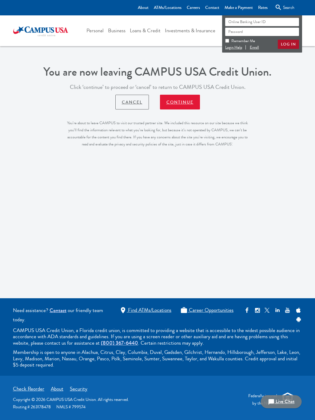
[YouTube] (287, 310)
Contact (212, 8)
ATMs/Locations (167, 8)
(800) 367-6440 (119, 343)
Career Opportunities (206, 310)
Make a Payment (239, 8)
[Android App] (297, 319)
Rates (263, 8)
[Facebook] (246, 310)
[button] (95, 30)
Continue (179, 102)
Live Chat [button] (281, 401)
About (143, 8)
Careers (193, 8)
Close (284, 7)
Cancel (132, 102)
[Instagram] (257, 310)
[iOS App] (297, 310)
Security (78, 389)
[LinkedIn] (277, 310)
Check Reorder (28, 389)
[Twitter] (267, 310)
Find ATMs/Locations (145, 310)
